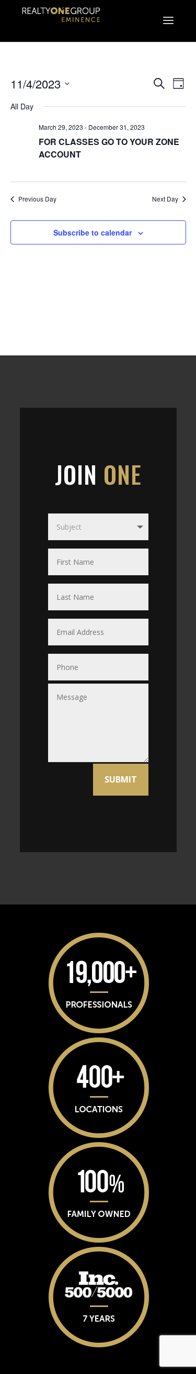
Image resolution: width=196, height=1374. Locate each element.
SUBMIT (121, 779)
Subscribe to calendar (92, 232)
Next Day (165, 199)
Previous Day (37, 199)
